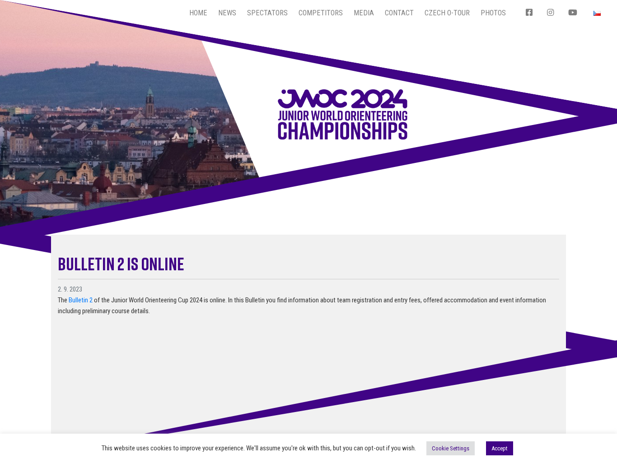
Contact (399, 13)
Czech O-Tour (447, 13)
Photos (493, 13)
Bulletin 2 (81, 300)
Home (198, 13)
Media (364, 13)
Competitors (321, 13)
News (227, 13)
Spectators (267, 13)
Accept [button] (499, 448)
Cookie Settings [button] (450, 448)
